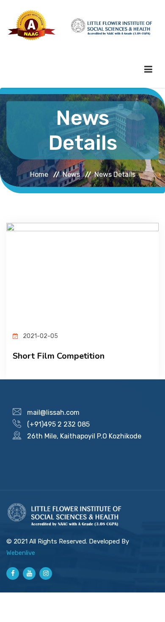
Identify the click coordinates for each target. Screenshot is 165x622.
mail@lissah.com (53, 412)
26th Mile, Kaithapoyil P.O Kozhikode (84, 436)
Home (39, 174)
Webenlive (20, 553)
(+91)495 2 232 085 (58, 424)
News (71, 174)
